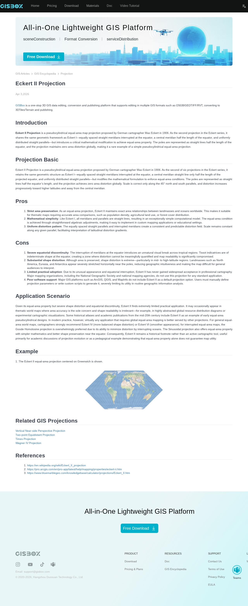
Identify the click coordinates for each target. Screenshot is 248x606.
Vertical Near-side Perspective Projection (40, 430)
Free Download (41, 57)
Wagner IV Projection (28, 443)
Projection (67, 73)
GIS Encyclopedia (45, 73)
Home (35, 5)
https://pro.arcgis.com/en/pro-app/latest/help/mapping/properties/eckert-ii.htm (74, 469)
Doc (109, 5)
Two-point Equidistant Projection (35, 434)
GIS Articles (23, 73)
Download (72, 5)
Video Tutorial (129, 5)
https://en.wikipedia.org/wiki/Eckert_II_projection (56, 465)
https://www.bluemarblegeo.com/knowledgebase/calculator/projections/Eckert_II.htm (78, 472)
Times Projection (26, 438)
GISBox (20, 105)
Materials (92, 5)
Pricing (52, 5)
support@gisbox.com (37, 571)
